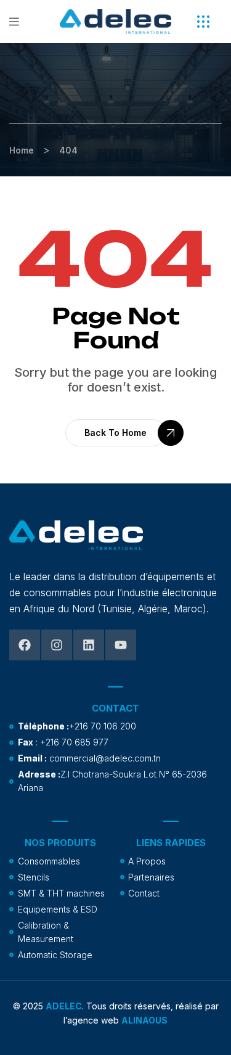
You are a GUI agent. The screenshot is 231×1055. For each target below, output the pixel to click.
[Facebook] (24, 645)
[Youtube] (120, 645)
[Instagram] (56, 645)
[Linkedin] (88, 645)
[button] (203, 21)
